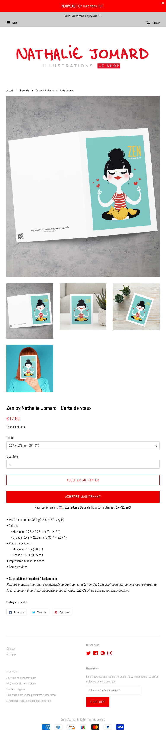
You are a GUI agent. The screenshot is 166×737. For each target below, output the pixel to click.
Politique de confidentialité (21, 678)
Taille (10, 437)
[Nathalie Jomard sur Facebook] (95, 654)
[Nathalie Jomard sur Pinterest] (102, 654)
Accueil (9, 90)
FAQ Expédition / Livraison (21, 683)
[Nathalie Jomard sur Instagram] (109, 654)
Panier (156, 23)
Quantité (12, 456)
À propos (11, 654)
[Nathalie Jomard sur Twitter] (88, 654)
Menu (15, 23)
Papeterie (24, 90)
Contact (10, 648)
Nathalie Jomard (96, 719)
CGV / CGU (12, 672)
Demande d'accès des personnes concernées (31, 695)
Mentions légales (15, 689)
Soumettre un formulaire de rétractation (28, 701)
